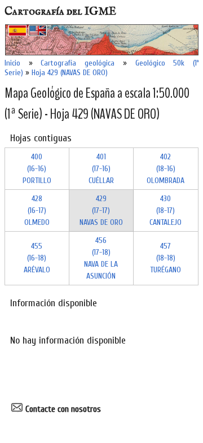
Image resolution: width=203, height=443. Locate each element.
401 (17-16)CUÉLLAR (101, 168)
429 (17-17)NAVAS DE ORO (101, 210)
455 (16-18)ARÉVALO (37, 258)
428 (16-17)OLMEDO (37, 210)
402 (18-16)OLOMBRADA (165, 168)
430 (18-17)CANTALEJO (165, 210)
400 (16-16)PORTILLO (37, 168)
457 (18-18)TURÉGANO (165, 258)
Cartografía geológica (77, 63)
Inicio (12, 63)
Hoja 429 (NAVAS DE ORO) (70, 72)
